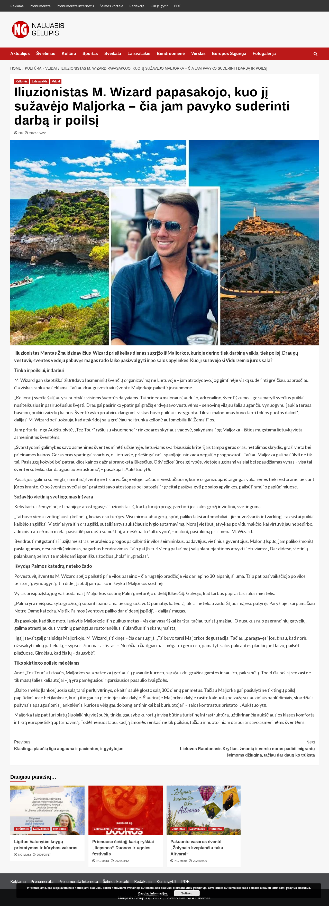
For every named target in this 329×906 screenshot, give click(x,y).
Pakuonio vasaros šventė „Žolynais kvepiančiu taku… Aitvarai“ (198, 847)
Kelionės (22, 81)
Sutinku (186, 893)
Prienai (118, 828)
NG (21, 133)
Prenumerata (40, 6)
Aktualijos (20, 53)
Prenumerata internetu (75, 6)
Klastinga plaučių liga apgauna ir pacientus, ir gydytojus (68, 745)
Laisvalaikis (138, 53)
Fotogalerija (264, 53)
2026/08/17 (44, 854)
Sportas (90, 53)
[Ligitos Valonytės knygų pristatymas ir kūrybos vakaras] (47, 810)
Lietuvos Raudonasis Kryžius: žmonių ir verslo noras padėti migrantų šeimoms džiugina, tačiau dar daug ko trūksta (247, 748)
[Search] (315, 54)
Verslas (198, 53)
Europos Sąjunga (229, 53)
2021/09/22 (37, 133)
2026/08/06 (200, 860)
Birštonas (22, 828)
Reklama (17, 6)
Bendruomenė (171, 53)
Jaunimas (178, 828)
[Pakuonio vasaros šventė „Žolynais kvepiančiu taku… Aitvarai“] (204, 810)
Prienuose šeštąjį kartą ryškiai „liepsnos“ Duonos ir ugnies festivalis (123, 847)
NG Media (24, 854)
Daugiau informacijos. (153, 893)
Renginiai (59, 828)
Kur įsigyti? (159, 6)
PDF (177, 6)
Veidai (56, 81)
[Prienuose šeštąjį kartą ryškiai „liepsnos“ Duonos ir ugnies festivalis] (125, 810)
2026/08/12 (122, 860)
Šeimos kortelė (111, 6)
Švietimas (45, 53)
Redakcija (136, 6)
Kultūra (69, 53)
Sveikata (112, 53)
